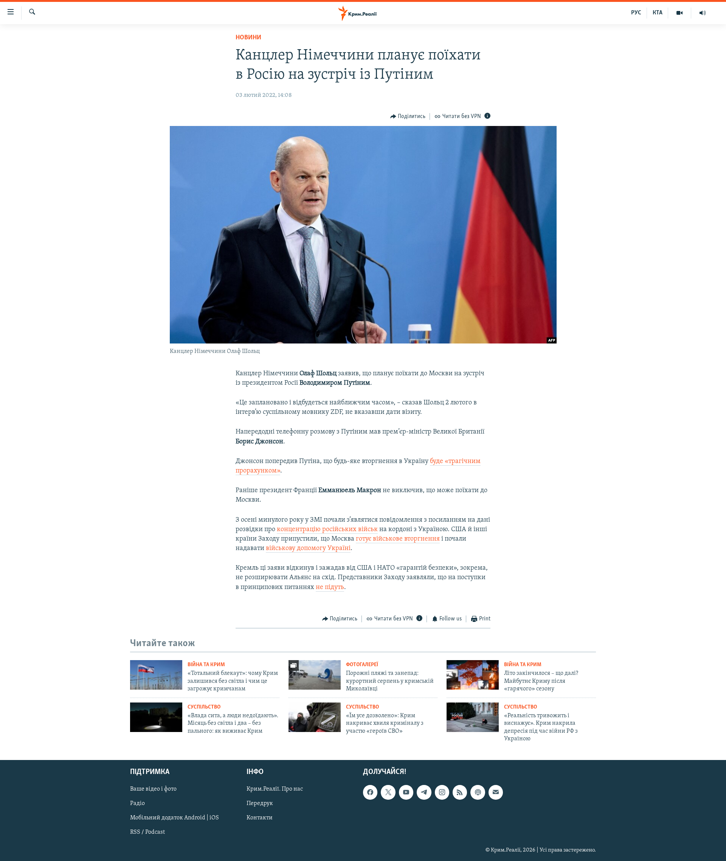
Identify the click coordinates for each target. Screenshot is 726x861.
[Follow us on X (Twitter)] (388, 792)
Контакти (260, 818)
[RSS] (460, 792)
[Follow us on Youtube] (406, 792)
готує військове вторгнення (398, 539)
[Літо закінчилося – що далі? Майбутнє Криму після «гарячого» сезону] (473, 675)
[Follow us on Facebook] (370, 792)
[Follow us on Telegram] (424, 792)
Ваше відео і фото (153, 789)
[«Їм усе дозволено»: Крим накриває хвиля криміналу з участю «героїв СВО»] (315, 717)
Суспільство (204, 707)
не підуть (330, 587)
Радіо (137, 804)
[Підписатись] (496, 792)
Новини (248, 37)
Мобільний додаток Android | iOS (174, 818)
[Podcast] (477, 792)
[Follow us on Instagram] (442, 792)
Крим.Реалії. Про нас (275, 789)
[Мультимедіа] (679, 13)
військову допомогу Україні (308, 548)
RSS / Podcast (147, 833)
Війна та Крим (206, 665)
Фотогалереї (362, 665)
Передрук (260, 804)
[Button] (408, 116)
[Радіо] (702, 13)
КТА (657, 13)
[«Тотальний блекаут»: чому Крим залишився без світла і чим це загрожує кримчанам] (156, 675)
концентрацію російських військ (327, 529)
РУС (636, 13)
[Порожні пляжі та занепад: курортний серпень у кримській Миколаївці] (315, 675)
